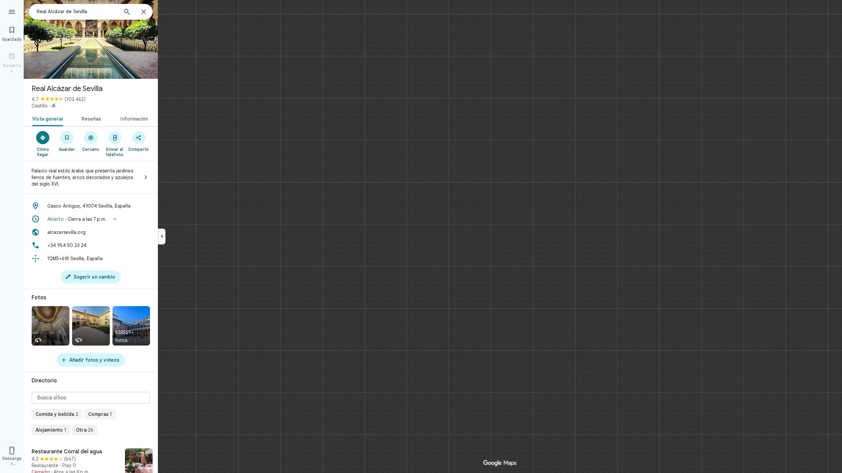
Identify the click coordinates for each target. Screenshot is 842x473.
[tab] (46, 118)
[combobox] (77, 11)
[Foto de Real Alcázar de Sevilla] (91, 39)
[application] (421, 236)
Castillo (40, 106)
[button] (91, 219)
